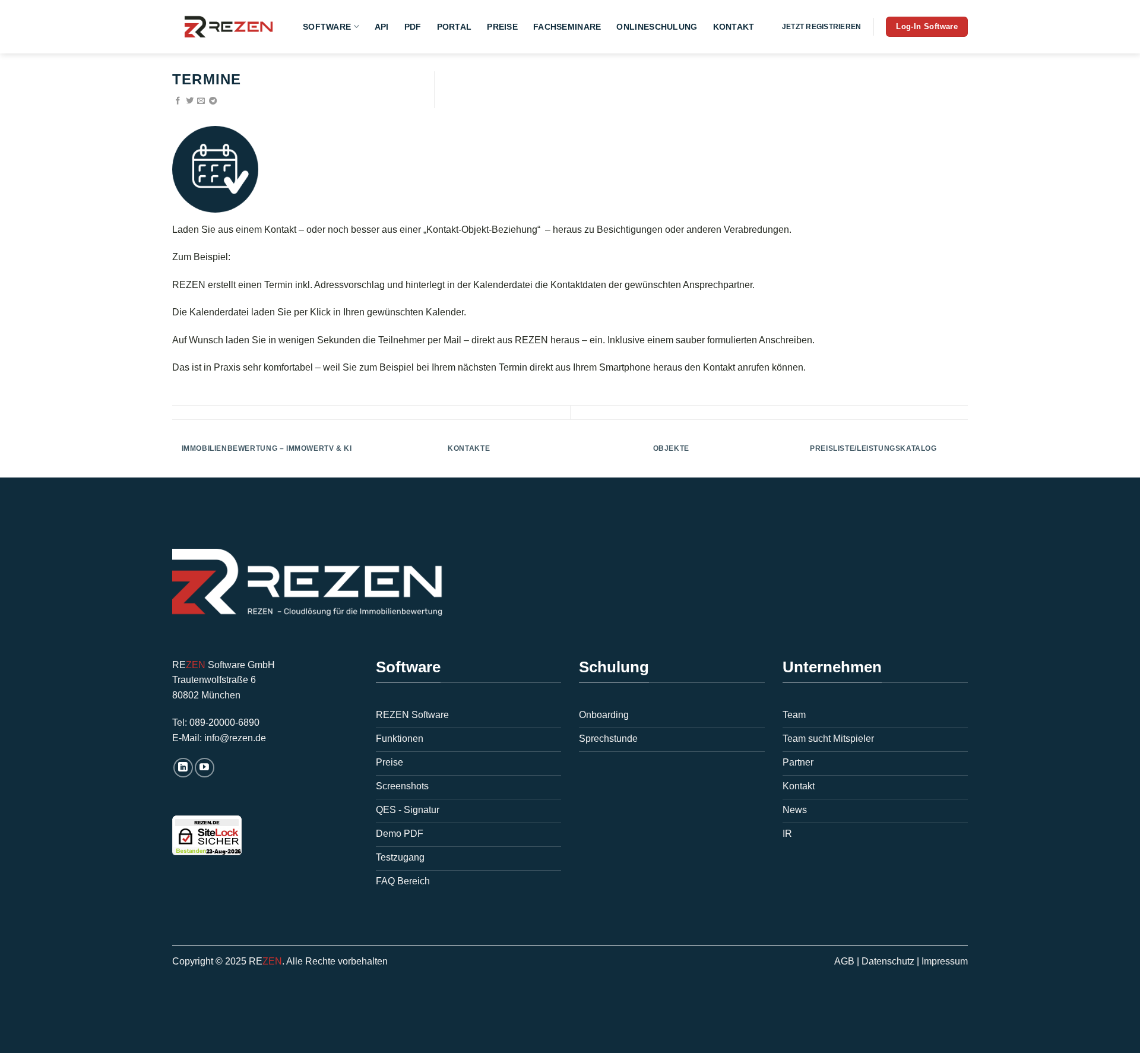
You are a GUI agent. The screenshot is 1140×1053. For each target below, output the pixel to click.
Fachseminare (567, 26)
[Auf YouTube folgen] (204, 767)
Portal (454, 26)
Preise (502, 26)
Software (327, 26)
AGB (844, 961)
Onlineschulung (656, 26)
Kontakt (734, 26)
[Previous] (172, 457)
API (382, 26)
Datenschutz (888, 961)
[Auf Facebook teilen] (178, 101)
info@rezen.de (235, 738)
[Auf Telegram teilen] (213, 101)
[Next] (968, 457)
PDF (413, 26)
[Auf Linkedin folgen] (183, 767)
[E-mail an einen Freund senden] (201, 101)
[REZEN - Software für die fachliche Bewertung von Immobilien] (228, 26)
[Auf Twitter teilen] (190, 101)
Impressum (945, 961)
